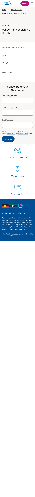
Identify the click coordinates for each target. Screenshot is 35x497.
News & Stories (16, 9)
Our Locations (17, 176)
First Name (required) (9, 96)
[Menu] (32, 4)
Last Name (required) (9, 108)
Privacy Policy (11, 133)
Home (4, 9)
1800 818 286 (21, 157)
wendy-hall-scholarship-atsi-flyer (13, 47)
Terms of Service (23, 133)
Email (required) (7, 120)
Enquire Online (17, 194)
